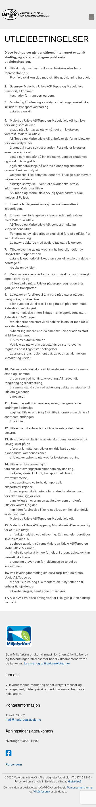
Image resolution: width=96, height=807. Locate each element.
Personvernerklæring (79, 787)
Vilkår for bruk (41, 791)
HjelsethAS (74, 781)
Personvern (14, 764)
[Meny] (91, 17)
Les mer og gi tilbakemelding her (47, 663)
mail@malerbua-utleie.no (23, 719)
